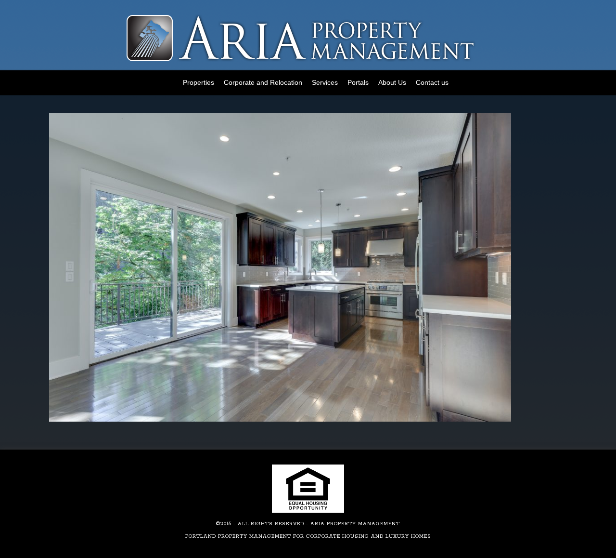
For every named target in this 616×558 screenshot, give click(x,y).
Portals (358, 82)
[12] (280, 420)
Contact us (432, 82)
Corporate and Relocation (263, 82)
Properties (198, 82)
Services (325, 82)
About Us (392, 82)
